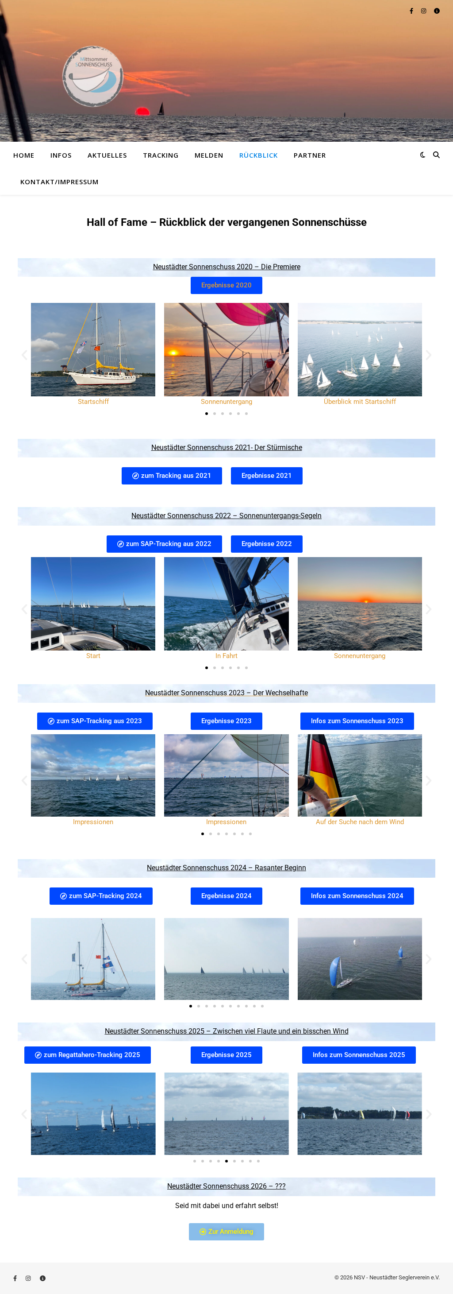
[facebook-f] (412, 11)
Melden (209, 155)
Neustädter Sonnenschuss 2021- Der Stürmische (226, 447)
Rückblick (258, 155)
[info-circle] (437, 11)
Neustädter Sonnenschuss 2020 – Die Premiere (226, 267)
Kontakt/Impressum (59, 181)
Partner (310, 155)
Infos (61, 155)
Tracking (161, 155)
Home (24, 155)
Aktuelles (107, 155)
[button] (24, 355)
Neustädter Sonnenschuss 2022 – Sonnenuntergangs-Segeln (226, 515)
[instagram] (424, 11)
